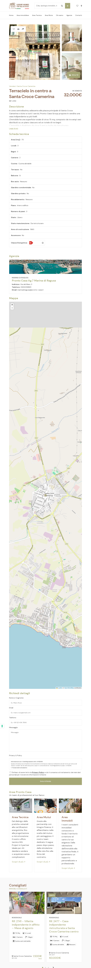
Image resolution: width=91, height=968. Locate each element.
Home (11, 15)
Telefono (12, 717)
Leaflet (60, 688)
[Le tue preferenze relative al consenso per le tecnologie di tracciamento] (2, 726)
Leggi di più (13, 128)
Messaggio (13, 727)
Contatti (78, 15)
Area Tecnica (37, 15)
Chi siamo (59, 15)
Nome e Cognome (16, 698)
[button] (12, 304)
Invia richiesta (45, 781)
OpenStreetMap (69, 688)
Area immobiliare (23, 15)
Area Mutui (49, 15)
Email (11, 708)
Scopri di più (17, 861)
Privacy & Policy (15, 755)
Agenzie (69, 15)
